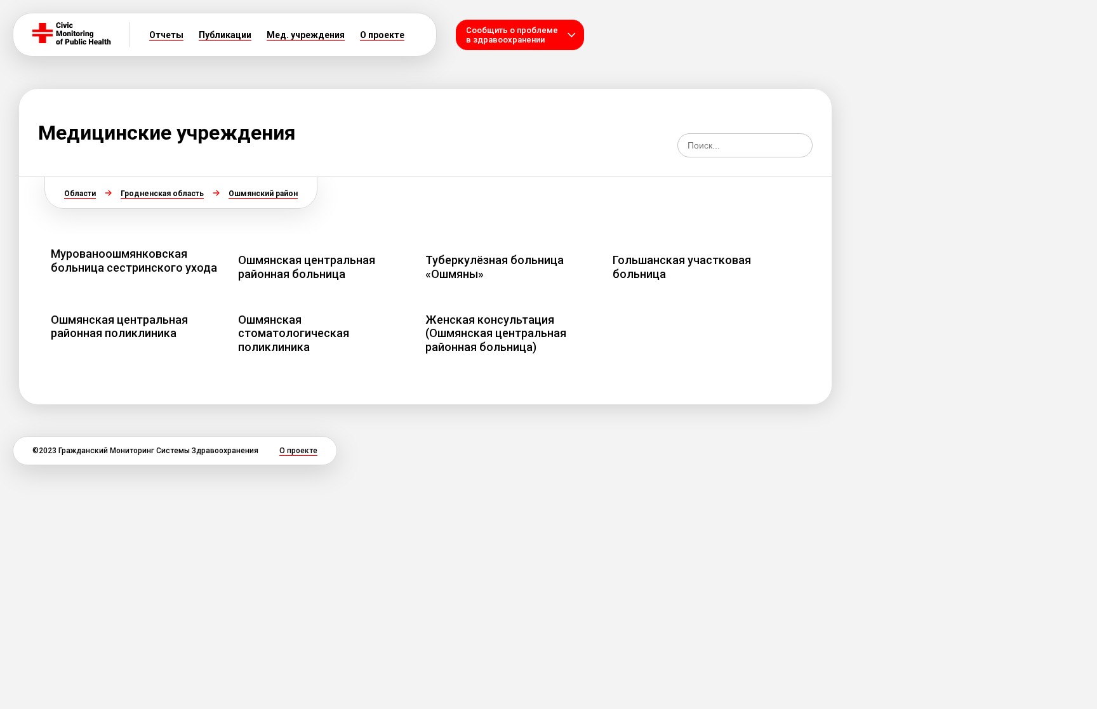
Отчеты (166, 35)
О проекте (382, 35)
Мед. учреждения (306, 35)
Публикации (225, 35)
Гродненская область (162, 193)
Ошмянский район (263, 193)
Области (80, 193)
